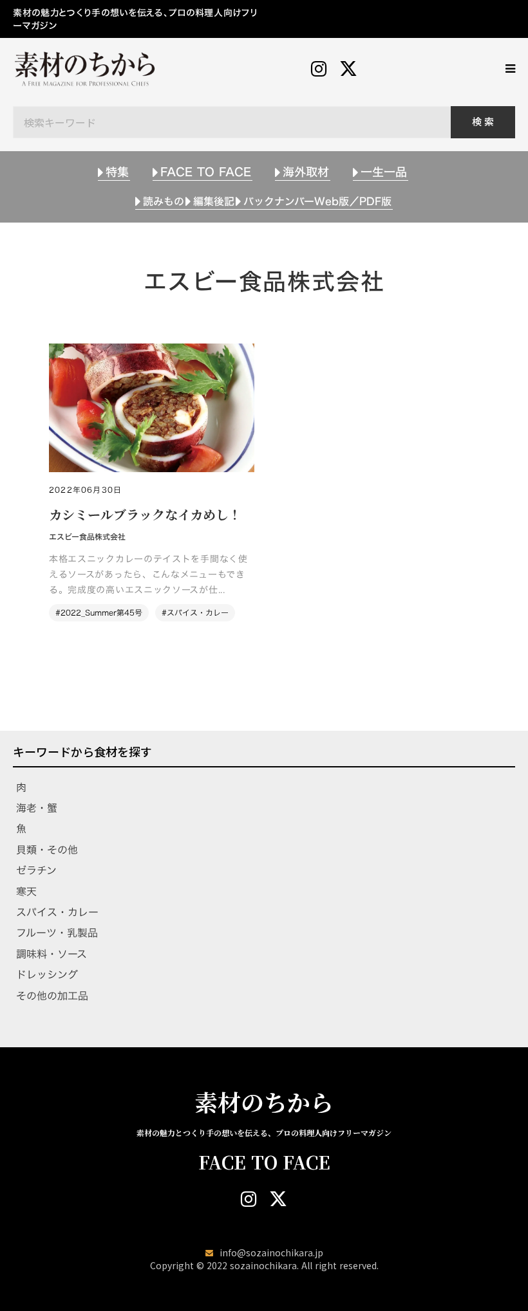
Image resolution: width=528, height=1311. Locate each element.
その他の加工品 (52, 996)
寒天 (26, 892)
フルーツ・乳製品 (57, 933)
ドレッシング (47, 974)
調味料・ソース (51, 954)
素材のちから (264, 1102)
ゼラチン (36, 870)
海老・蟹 (36, 808)
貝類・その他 (47, 850)
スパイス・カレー (57, 912)
